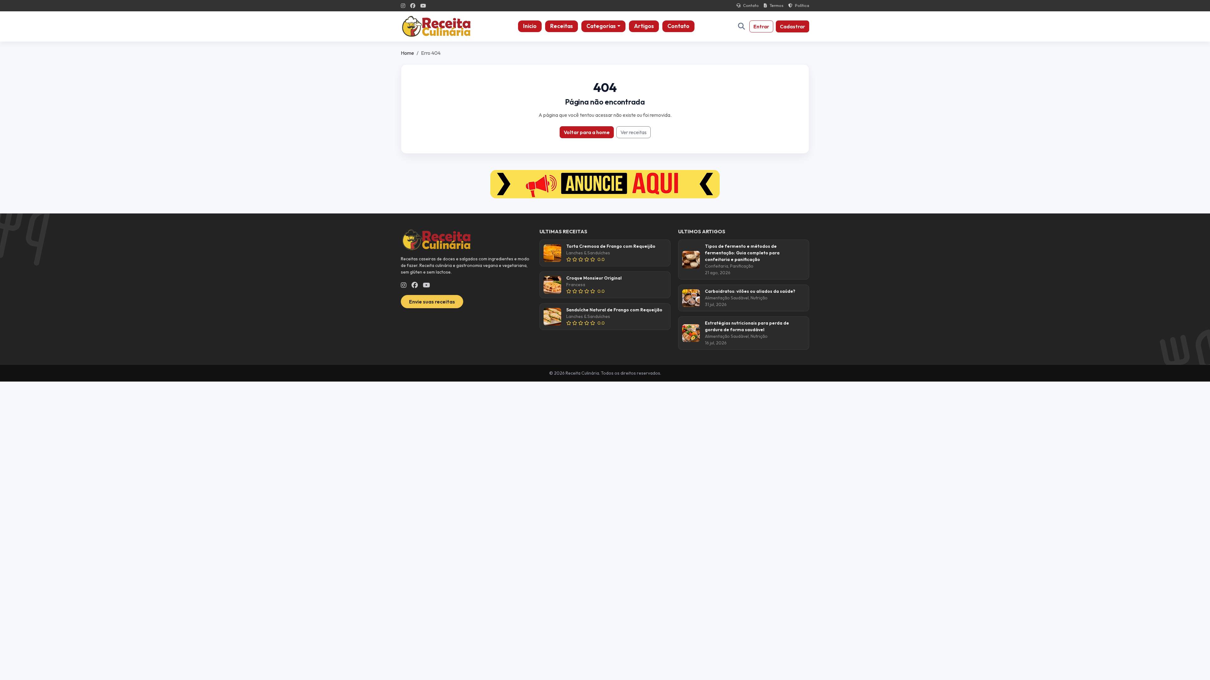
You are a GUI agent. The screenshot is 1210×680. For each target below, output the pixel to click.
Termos (776, 5)
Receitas (561, 26)
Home (407, 53)
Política (802, 5)
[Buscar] (741, 26)
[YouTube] (423, 5)
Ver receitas (633, 132)
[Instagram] (403, 5)
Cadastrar (792, 26)
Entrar (761, 26)
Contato (751, 5)
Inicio (530, 26)
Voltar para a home (587, 132)
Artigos (644, 26)
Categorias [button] (601, 26)
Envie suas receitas (432, 301)
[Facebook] (412, 5)
